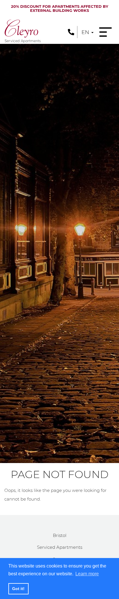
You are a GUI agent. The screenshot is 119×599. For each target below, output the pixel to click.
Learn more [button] (87, 573)
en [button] (86, 32)
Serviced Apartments (59, 547)
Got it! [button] (18, 588)
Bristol (59, 535)
